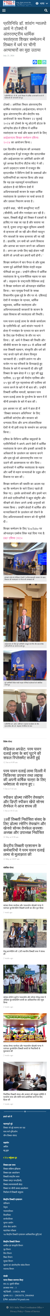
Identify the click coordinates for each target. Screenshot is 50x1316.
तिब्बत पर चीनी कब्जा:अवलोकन (15, 1188)
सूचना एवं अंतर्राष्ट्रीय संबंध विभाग (16, 1264)
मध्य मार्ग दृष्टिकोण (10, 1131)
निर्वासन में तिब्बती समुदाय (13, 1192)
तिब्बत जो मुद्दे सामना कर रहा (14, 1127)
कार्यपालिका (8, 1218)
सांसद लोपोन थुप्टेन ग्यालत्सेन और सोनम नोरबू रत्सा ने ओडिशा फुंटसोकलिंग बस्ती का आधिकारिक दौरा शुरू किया (24, 1000)
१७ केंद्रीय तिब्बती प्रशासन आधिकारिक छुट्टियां (22, 1234)
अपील (5, 1146)
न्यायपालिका (8, 1210)
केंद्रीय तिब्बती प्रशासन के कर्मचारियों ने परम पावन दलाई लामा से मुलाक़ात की (23, 850)
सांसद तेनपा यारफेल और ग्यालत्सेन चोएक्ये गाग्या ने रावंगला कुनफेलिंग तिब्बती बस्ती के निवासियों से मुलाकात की (23, 1048)
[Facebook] (35, 62)
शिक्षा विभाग (7, 1257)
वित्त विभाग (7, 1253)
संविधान (6, 1203)
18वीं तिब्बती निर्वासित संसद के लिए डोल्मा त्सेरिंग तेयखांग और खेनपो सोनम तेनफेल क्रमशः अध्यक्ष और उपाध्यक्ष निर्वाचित (24, 826)
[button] (3, 10)
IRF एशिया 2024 (12, 538)
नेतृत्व (5, 1207)
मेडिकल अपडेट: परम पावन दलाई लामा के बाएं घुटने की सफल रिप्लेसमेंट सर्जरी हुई (22, 753)
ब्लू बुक (6, 1150)
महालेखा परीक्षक (9, 1230)
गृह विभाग (7, 1249)
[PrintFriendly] (44, 62)
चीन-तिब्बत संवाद (10, 1135)
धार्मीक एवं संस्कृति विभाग (13, 1245)
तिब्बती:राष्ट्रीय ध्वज (11, 1176)
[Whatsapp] (40, 62)
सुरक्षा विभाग (8, 1260)
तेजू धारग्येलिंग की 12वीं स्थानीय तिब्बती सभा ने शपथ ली (24, 952)
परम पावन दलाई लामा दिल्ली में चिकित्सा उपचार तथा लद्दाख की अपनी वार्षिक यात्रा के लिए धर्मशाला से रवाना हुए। (24, 777)
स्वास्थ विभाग (8, 1268)
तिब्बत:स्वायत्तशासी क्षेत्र (12, 1184)
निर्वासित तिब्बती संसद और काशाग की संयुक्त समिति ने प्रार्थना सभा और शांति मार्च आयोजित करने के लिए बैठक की (24, 1097)
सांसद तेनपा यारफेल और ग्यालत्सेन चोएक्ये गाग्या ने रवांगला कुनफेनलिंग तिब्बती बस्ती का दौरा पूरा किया (23, 906)
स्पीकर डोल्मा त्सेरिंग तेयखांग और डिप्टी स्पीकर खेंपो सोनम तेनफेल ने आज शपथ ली (23, 802)
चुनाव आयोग (8, 1222)
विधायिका (7, 1214)
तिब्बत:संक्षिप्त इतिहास (11, 1168)
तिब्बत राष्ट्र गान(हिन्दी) (12, 1180)
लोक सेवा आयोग (9, 1226)
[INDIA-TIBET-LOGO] (18, 3)
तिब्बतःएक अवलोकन (11, 1172)
